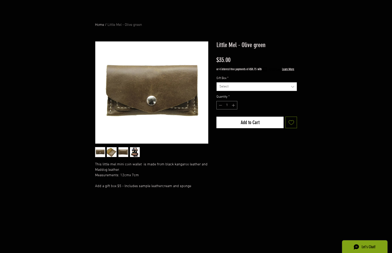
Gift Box (222, 78)
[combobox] (256, 86)
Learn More (288, 69)
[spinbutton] (227, 105)
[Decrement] (220, 105)
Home (99, 25)
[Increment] (234, 105)
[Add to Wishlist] (291, 122)
